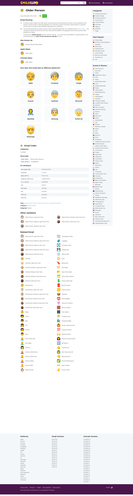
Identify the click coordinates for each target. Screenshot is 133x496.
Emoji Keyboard (46, 487)
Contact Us (32, 487)
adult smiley (81, 29)
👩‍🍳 (108, 3)
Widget (39, 487)
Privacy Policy (24, 487)
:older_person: (25, 161)
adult (25, 203)
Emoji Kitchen (56, 487)
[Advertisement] (54, 391)
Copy (44, 16)
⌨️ (94, 3)
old (39, 203)
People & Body (31, 205)
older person (44, 203)
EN (79, 3)
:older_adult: (24, 159)
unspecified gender (55, 203)
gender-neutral (32, 203)
